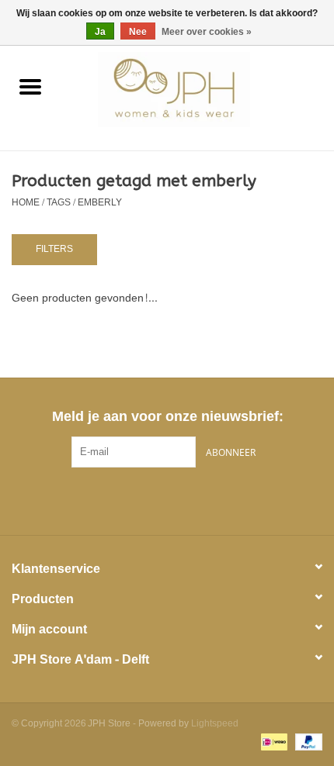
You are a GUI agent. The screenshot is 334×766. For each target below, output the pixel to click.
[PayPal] (306, 744)
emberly (100, 202)
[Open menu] (30, 86)
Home (26, 202)
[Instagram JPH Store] (195, 499)
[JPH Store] (197, 92)
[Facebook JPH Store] (139, 499)
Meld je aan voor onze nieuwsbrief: (167, 417)
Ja (100, 31)
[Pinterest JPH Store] (167, 499)
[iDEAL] (273, 744)
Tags (59, 202)
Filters (54, 248)
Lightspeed (214, 723)
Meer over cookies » (207, 31)
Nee (138, 31)
